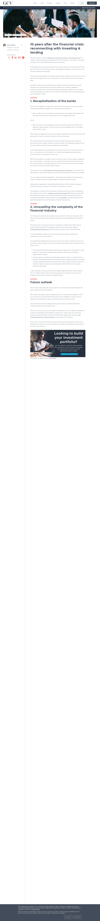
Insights (58, 3)
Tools (65, 3)
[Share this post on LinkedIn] (16, 58)
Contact (72, 3)
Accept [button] (68, 917)
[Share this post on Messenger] (23, 57)
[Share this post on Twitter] (9, 58)
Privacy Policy (36, 909)
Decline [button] (77, 917)
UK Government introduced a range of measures (58, 170)
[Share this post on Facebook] (12, 58)
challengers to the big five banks (57, 193)
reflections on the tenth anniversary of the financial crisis (63, 58)
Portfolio (49, 3)
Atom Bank (63, 197)
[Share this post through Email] (19, 58)
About (35, 3)
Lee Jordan (53, 358)
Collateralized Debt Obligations (39, 229)
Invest (42, 3)
